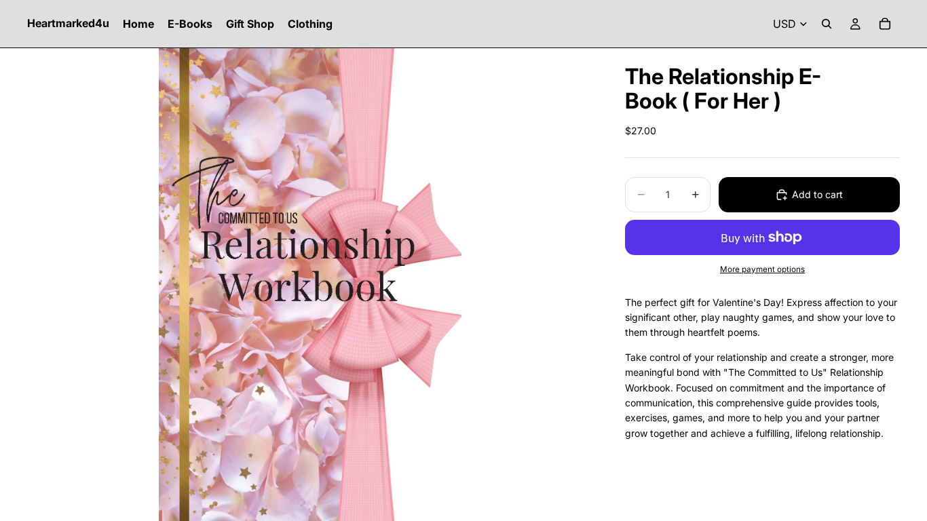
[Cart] (885, 24)
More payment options (762, 269)
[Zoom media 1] (310, 284)
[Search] (826, 24)
